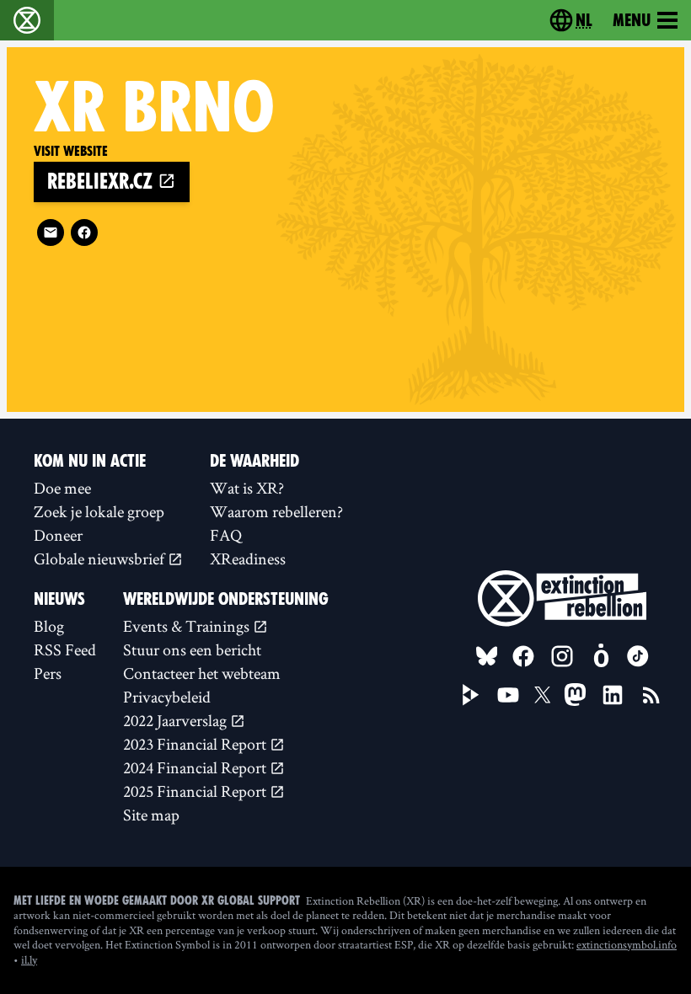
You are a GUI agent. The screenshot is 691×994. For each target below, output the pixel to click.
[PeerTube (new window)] (471, 695)
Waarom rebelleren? (276, 511)
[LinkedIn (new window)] (612, 695)
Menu (632, 20)
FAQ (226, 535)
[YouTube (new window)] (508, 695)
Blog (49, 626)
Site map (151, 815)
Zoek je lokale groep (99, 511)
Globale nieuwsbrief (101, 558)
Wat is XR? (247, 488)
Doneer (58, 535)
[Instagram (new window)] (562, 656)
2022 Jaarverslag (176, 720)
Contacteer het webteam (202, 673)
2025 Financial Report (196, 791)
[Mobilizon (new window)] (600, 656)
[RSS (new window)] (651, 695)
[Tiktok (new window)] (638, 656)
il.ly (29, 959)
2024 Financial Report (196, 767)
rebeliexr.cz (102, 181)
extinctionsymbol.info (626, 944)
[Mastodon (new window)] (575, 694)
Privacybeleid (167, 697)
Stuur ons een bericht (192, 649)
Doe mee (62, 488)
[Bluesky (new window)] (487, 656)
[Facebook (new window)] (84, 232)
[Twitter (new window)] (543, 695)
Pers (48, 673)
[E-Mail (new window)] (50, 232)
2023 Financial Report (196, 744)
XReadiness (248, 558)
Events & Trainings (188, 626)
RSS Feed (65, 649)
